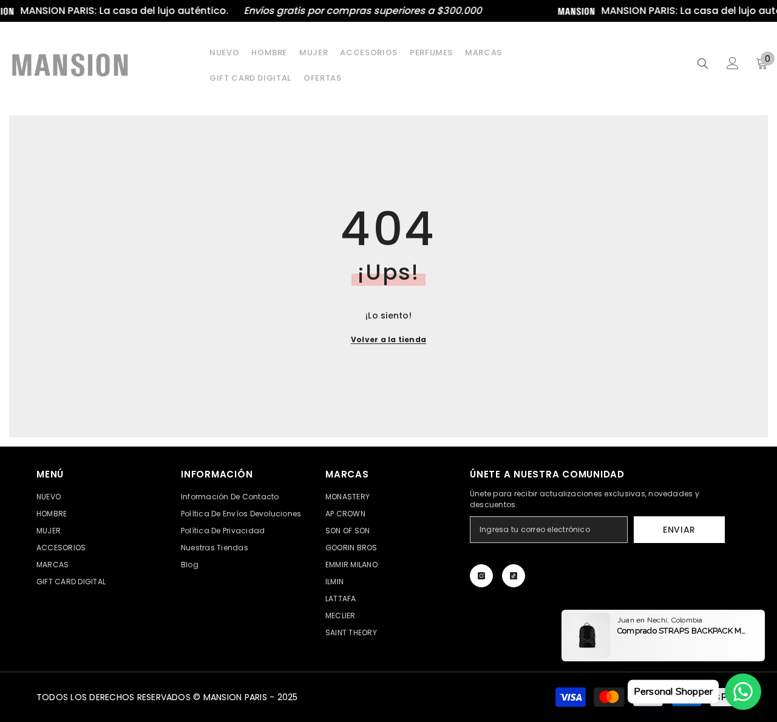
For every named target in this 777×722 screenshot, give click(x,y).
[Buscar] (703, 63)
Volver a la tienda (388, 339)
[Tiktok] (513, 575)
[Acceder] (733, 63)
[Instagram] (481, 575)
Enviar (679, 530)
